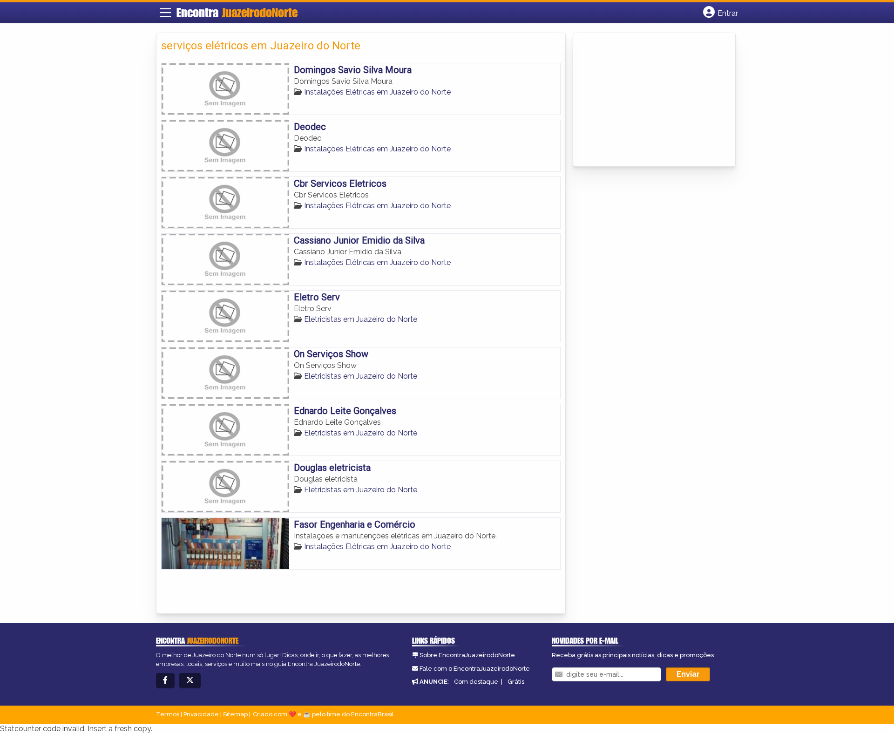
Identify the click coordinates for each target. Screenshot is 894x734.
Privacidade (201, 714)
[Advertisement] (648, 100)
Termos (167, 714)
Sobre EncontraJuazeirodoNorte (467, 655)
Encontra (237, 12)
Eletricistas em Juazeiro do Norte (360, 319)
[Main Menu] (165, 12)
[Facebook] (165, 680)
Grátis (516, 681)
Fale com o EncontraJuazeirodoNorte (475, 668)
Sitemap (235, 714)
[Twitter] (190, 680)
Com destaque (476, 681)
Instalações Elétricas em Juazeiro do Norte (377, 92)
